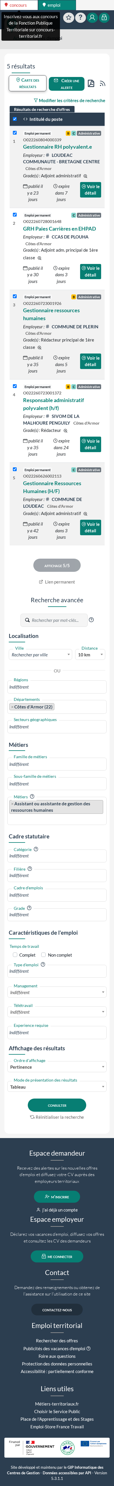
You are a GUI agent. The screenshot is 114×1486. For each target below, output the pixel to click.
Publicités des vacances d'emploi (54, 1348)
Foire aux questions (57, 1356)
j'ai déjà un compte (60, 1209)
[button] (91, 620)
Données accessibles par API (67, 1473)
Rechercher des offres (57, 1340)
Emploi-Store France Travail (57, 1426)
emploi (54, 5)
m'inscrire (59, 1196)
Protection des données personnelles (57, 1363)
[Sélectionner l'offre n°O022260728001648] (15, 215)
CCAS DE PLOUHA (70, 236)
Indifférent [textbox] (20, 992)
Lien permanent (59, 581)
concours (18, 5)
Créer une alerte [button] (70, 84)
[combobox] (40, 654)
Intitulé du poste (46, 119)
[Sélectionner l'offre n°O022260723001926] (15, 296)
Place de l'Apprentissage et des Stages (57, 1419)
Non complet (60, 955)
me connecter (59, 1256)
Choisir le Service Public (57, 1411)
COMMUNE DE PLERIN (74, 326)
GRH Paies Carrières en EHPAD (59, 228)
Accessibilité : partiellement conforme (57, 1371)
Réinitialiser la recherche (60, 1117)
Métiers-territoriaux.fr (57, 1403)
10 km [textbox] (84, 654)
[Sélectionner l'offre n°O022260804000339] (15, 133)
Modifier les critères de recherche (71, 100)
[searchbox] (57, 687)
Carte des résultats (29, 83)
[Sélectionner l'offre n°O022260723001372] (15, 386)
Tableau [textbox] (18, 1086)
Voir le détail (92, 190)
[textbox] (40, 655)
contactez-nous (57, 1309)
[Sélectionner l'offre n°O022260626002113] (15, 469)
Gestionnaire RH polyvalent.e (57, 146)
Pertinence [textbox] (21, 1067)
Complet (27, 955)
